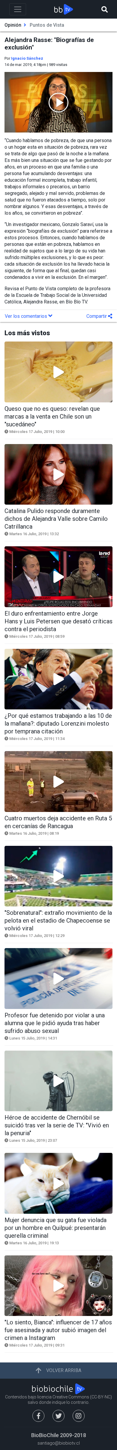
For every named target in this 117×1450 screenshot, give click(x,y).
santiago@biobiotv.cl (59, 1443)
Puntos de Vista (47, 25)
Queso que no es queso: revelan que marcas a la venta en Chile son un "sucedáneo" (52, 416)
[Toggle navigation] (17, 9)
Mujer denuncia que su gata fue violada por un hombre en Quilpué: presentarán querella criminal (55, 1227)
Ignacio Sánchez (27, 58)
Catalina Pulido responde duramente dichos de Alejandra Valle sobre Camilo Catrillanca (56, 518)
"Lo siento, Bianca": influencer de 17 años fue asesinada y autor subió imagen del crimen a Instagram (58, 1330)
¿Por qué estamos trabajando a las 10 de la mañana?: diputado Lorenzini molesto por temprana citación (58, 723)
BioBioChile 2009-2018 (58, 1435)
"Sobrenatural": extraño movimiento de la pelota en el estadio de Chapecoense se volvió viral (58, 920)
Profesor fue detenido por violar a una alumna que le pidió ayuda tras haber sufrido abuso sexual (54, 1023)
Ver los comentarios (26, 316)
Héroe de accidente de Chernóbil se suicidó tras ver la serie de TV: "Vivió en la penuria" (56, 1125)
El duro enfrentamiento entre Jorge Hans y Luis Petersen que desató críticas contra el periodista (58, 621)
